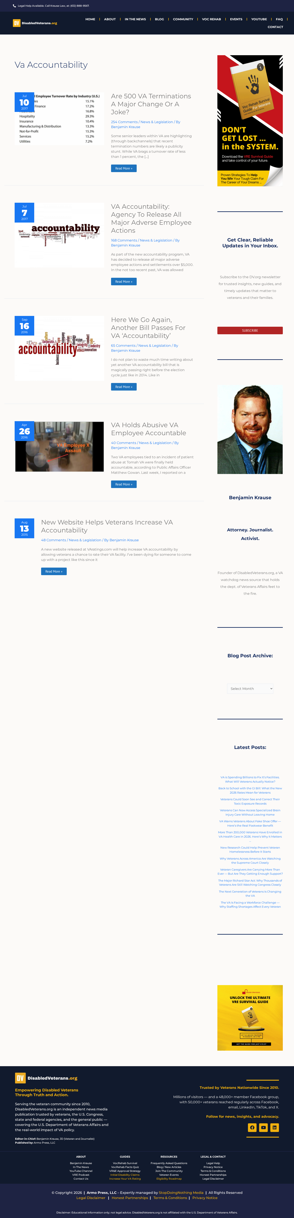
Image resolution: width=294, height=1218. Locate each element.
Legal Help (213, 1163)
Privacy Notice (213, 1167)
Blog (159, 19)
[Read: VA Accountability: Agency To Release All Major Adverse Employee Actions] (59, 235)
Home (90, 19)
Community (183, 19)
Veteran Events (169, 1174)
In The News (135, 19)
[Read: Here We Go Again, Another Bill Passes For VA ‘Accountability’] (59, 348)
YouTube (259, 19)
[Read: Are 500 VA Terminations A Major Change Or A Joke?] (59, 118)
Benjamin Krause (81, 1163)
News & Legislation (157, 122)
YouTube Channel (81, 1170)
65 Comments (123, 346)
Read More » (124, 167)
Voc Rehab (211, 19)
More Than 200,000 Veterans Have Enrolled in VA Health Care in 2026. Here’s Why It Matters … (250, 836)
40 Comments (123, 443)
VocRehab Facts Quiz (125, 1167)
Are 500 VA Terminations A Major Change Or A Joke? (151, 104)
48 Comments (53, 540)
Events (236, 19)
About (110, 19)
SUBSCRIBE (250, 330)
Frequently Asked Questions (169, 1163)
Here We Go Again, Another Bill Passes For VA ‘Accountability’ (148, 328)
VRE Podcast (80, 1174)
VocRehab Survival (125, 1163)
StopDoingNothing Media (181, 1193)
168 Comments (124, 240)
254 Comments (124, 122)
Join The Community (169, 1170)
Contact (275, 27)
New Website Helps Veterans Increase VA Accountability (107, 526)
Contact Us (81, 1178)
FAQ (279, 19)
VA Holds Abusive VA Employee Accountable (148, 429)
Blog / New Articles (169, 1167)
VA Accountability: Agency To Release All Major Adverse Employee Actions (151, 218)
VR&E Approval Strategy (125, 1170)
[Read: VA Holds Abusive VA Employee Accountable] (59, 446)
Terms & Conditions (213, 1170)
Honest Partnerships (213, 1174)
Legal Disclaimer (213, 1178)
